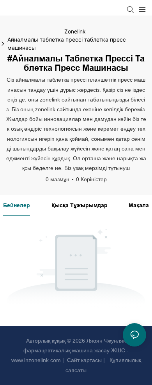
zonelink (75, 31)
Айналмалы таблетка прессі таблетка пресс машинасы (66, 43)
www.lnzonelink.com (36, 360)
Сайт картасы (83, 360)
